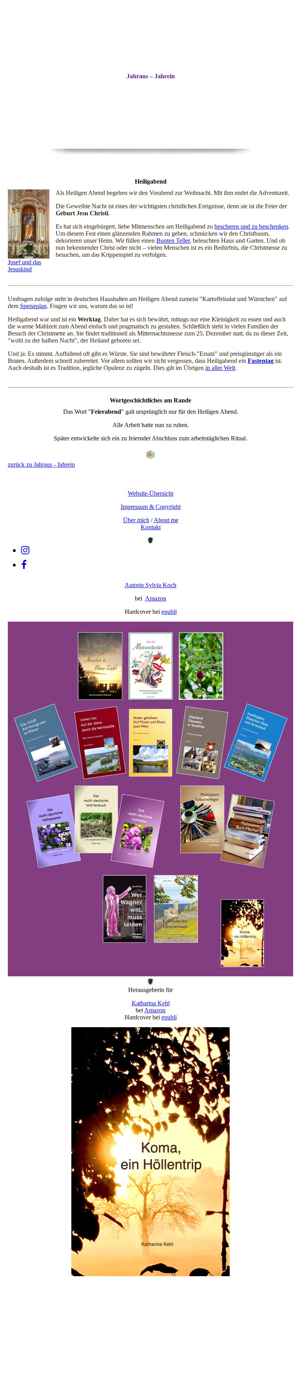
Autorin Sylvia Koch (150, 585)
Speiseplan (33, 306)
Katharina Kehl (151, 1003)
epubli (169, 611)
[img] (150, 102)
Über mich (136, 520)
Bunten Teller (173, 240)
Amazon (155, 598)
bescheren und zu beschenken (251, 226)
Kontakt (151, 527)
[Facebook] (24, 565)
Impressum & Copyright (151, 506)
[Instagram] (25, 550)
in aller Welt (220, 367)
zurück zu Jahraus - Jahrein (41, 464)
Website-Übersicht (150, 493)
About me (166, 520)
